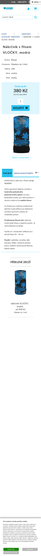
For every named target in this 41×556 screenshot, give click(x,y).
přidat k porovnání (20, 158)
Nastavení (30, 549)
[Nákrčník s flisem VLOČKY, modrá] (21, 134)
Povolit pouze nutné (11, 552)
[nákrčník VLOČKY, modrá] (21, 282)
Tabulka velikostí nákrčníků (25, 173)
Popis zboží (7, 173)
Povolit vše (11, 549)
